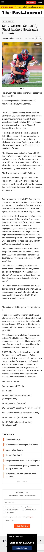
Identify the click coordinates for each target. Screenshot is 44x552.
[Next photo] (39, 64)
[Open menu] (2, 2)
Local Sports (8, 21)
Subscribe (31, 2)
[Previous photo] (5, 64)
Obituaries (10, 513)
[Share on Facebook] (36, 38)
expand (37, 44)
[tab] (21, 88)
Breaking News (30, 510)
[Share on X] (40, 38)
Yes (7, 520)
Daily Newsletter (12, 510)
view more (21, 481)
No (13, 520)
